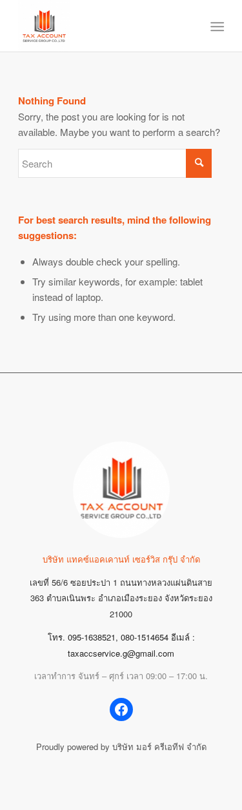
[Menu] (216, 26)
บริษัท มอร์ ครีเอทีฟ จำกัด (159, 746)
